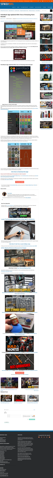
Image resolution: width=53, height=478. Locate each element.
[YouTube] (50, 437)
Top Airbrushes (17, 10)
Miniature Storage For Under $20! (46, 100)
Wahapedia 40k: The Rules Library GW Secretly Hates (24, 458)
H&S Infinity (10, 370)
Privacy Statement (2, 452)
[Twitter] (44, 437)
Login (34, 409)
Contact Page (1, 467)
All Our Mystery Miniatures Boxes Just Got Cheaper (13, 248)
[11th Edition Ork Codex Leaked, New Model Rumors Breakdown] (19, 395)
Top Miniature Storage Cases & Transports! (30, 312)
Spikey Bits (2, 21)
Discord (42, 1)
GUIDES (18, 7)
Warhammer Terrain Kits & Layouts (46, 129)
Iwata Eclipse (4, 370)
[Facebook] (41, 437)
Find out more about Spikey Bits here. (24, 456)
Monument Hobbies (19, 18)
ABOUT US (14, 7)
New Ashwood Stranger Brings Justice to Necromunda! (32, 390)
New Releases (21, 1)
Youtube (52, 1)
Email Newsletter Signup (3, 469)
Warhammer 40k (12, 1)
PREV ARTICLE (3, 387)
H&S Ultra (17, 370)
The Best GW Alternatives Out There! (46, 109)
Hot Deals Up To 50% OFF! (46, 81)
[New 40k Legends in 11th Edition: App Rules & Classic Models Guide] (33, 395)
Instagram (49, 1)
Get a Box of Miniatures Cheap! (46, 32)
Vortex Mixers (38, 10)
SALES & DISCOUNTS (38, 7)
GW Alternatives (26, 1)
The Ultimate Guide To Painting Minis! (46, 52)
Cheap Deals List (11, 10)
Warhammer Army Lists (3, 439)
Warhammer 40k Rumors (33, 18)
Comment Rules (2, 451)
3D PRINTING (31, 7)
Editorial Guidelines (2, 457)
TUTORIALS (44, 7)
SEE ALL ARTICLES (28, 197)
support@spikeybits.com (4, 475)
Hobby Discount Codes (4, 10)
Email (40, 1)
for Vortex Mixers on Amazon (21, 333)
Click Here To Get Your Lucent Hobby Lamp (19, 244)
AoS (17, 1)
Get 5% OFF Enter (11, 352)
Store (8, 1)
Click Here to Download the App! (19, 172)
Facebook (45, 1)
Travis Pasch (4, 18)
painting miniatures (26, 18)
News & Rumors (3, 1)
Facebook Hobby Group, (16, 175)
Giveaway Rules (2, 453)
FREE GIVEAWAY (50, 7)
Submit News (1, 468)
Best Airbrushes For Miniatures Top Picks (30, 370)
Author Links (1, 460)
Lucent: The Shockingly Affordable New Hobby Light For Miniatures (17, 219)
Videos (31, 1)
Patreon (38, 1)
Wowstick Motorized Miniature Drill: (8, 292)
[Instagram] (2, 199)
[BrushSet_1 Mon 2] (19, 49)
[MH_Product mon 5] (46, 33)
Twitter (47, 1)
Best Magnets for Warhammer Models (31, 352)
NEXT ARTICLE (36, 387)
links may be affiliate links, (10, 205)
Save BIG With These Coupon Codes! (46, 72)
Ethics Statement (2, 455)
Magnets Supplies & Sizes (24, 10)
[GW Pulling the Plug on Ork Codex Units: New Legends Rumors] (6, 395)
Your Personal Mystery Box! (24, 268)
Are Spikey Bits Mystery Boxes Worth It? (5, 462)
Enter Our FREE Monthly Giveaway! (46, 90)
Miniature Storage (32, 10)
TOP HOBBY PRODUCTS (24, 7)
